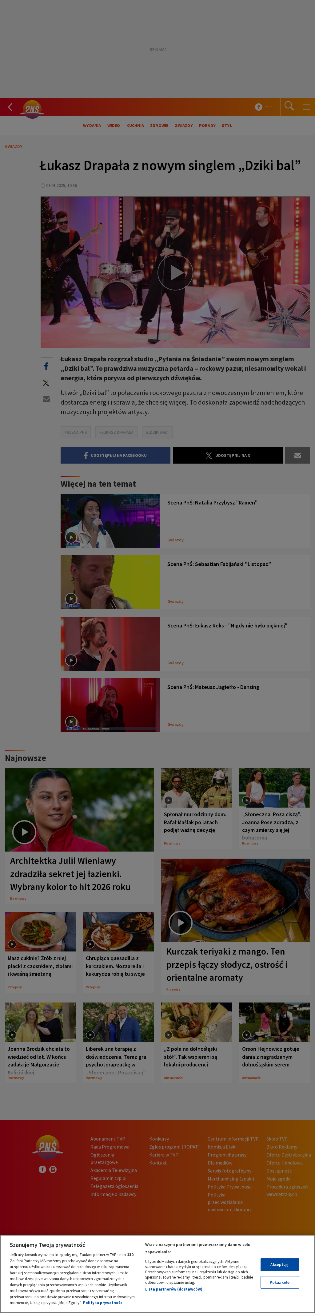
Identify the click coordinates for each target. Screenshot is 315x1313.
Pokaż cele (279, 1282)
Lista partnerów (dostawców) (173, 1289)
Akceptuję (279, 1264)
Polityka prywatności (103, 1302)
